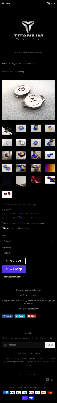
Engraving (6, 247)
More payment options (14, 277)
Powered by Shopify (38, 387)
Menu (8, 3)
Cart (53, 3)
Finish (4, 235)
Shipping (6, 228)
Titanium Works (21, 387)
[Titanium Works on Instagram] (52, 380)
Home (4, 63)
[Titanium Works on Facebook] (47, 380)
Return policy (31, 374)
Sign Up (49, 345)
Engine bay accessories (21, 63)
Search (21, 374)
